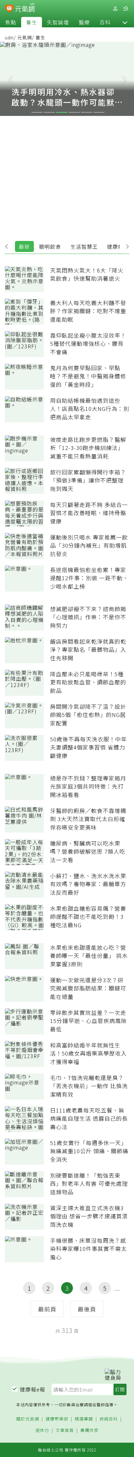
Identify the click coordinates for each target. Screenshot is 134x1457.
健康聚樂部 (57, 1419)
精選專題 (84, 1419)
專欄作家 (89, 1430)
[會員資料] (115, 8)
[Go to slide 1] (37, 112)
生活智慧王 (84, 246)
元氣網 (24, 37)
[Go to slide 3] (61, 112)
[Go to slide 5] (86, 112)
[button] (124, 22)
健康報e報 (32, 1389)
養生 (31, 22)
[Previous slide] (10, 79)
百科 (105, 22)
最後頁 (87, 1309)
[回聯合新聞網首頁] (9, 9)
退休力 (42, 1430)
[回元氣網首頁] (24, 8)
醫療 (84, 22)
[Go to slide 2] (49, 112)
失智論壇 (58, 22)
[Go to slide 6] (98, 112)
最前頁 (47, 1309)
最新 (24, 246)
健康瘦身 (118, 246)
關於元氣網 (27, 1419)
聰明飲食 (50, 246)
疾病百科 (109, 1419)
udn (9, 37)
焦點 (10, 22)
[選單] (125, 8)
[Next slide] (124, 79)
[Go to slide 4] (74, 112)
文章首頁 (65, 1430)
